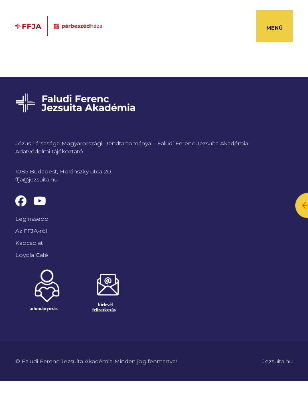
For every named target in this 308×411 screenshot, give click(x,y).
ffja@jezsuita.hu (36, 179)
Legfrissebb (32, 218)
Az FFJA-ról (31, 230)
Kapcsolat (29, 242)
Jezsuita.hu (277, 361)
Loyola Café (31, 254)
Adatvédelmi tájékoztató (49, 151)
